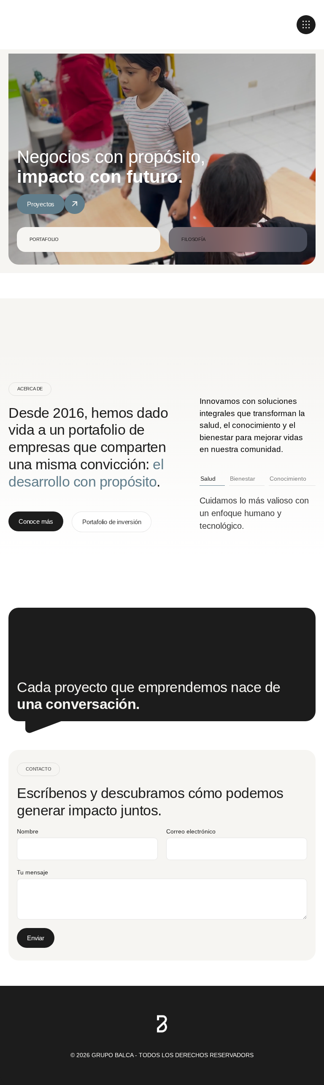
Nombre (27, 831)
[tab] (88, 239)
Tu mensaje (32, 872)
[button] (306, 24)
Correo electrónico (191, 831)
